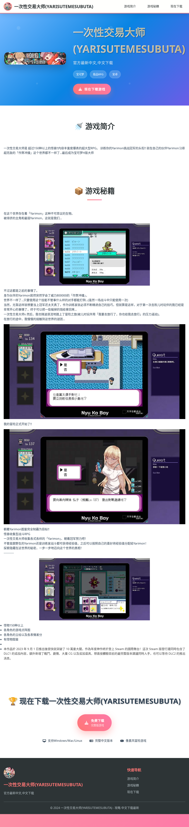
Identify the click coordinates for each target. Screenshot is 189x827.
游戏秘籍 (153, 6)
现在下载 (176, 6)
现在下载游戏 (94, 89)
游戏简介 (130, 6)
